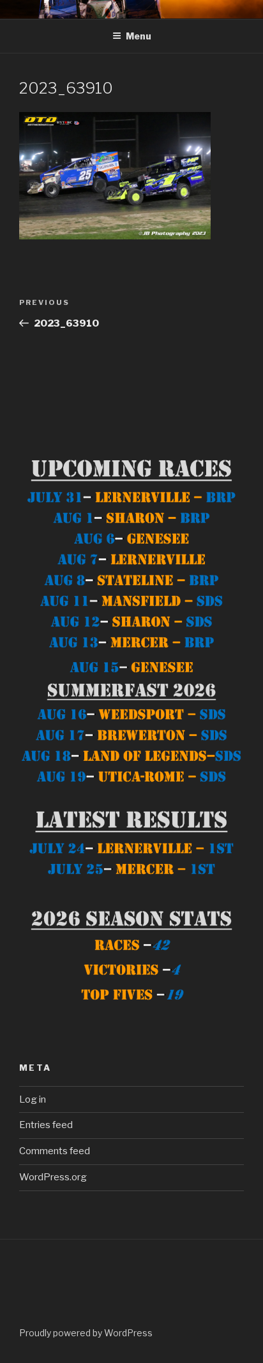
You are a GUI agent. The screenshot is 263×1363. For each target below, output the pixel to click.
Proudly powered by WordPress (86, 1332)
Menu (138, 36)
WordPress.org (53, 1177)
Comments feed (54, 1151)
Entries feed (46, 1125)
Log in (32, 1099)
